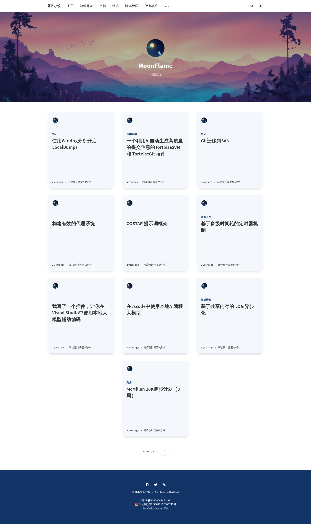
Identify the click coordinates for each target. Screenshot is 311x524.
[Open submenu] (167, 6)
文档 (102, 6)
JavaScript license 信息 (155, 508)
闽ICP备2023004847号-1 (155, 500)
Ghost (175, 492)
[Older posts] (164, 451)
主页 (70, 6)
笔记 (115, 6)
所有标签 (151, 6)
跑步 (129, 382)
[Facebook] (147, 485)
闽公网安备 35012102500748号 (157, 504)
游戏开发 (86, 6)
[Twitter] (155, 485)
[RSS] (164, 485)
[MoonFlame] (55, 120)
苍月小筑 (54, 6)
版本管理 (131, 6)
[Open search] (252, 6)
